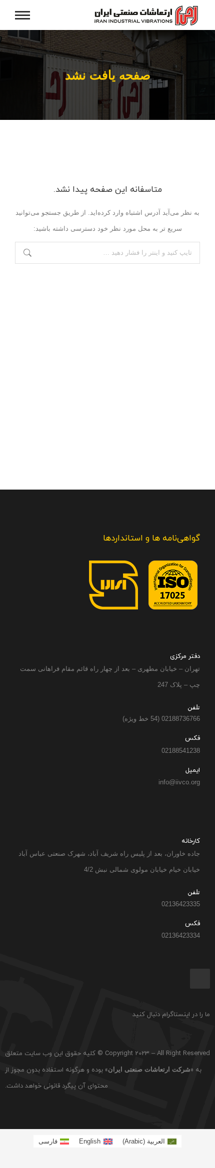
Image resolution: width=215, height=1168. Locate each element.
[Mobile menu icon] (22, 15)
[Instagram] (200, 979)
